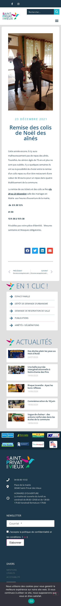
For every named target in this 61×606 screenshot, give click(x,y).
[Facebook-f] (12, 4)
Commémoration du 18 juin (41, 401)
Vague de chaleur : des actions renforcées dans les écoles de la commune (41, 417)
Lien (25, 537)
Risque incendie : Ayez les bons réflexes (40, 386)
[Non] (56, 593)
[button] (56, 20)
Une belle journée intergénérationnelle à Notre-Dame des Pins (39, 369)
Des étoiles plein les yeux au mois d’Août (42, 352)
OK (31, 601)
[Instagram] (18, 4)
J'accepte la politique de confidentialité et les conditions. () (29, 534)
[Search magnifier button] (56, 12)
